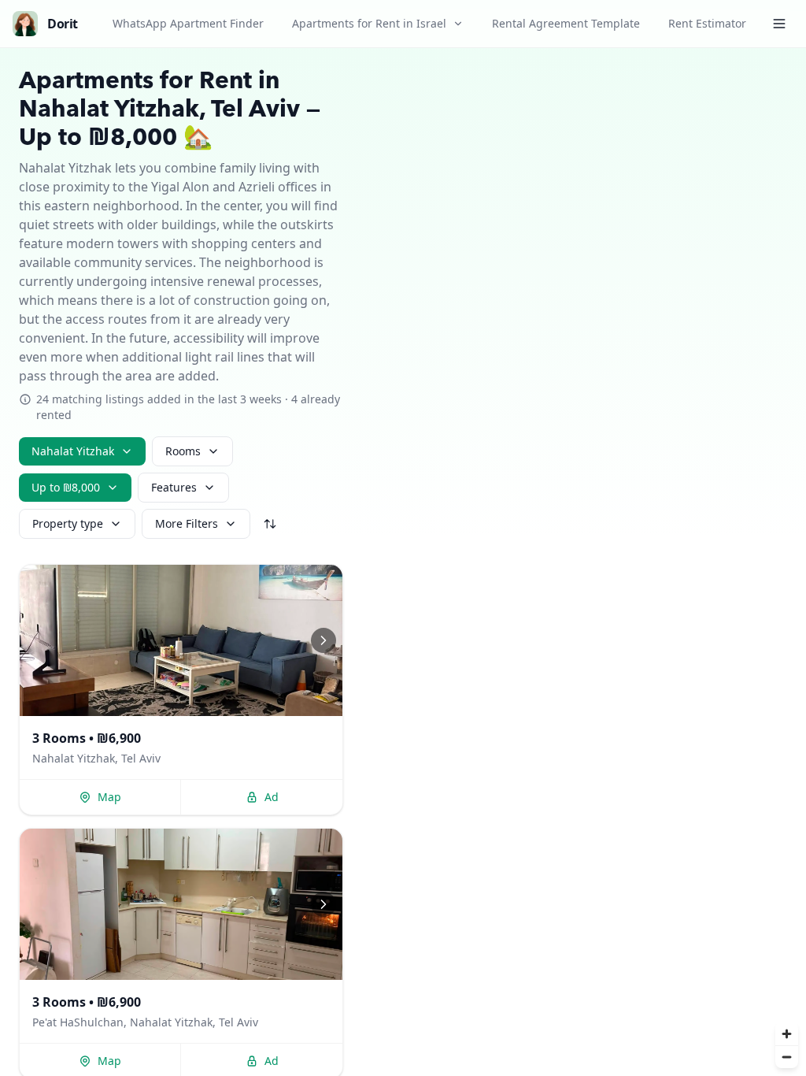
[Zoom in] (786, 1033)
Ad (271, 796)
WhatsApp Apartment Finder (188, 23)
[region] (181, 640)
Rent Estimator (707, 23)
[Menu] (779, 23)
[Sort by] (270, 523)
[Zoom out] (786, 1056)
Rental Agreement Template (566, 23)
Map (109, 796)
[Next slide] (323, 640)
